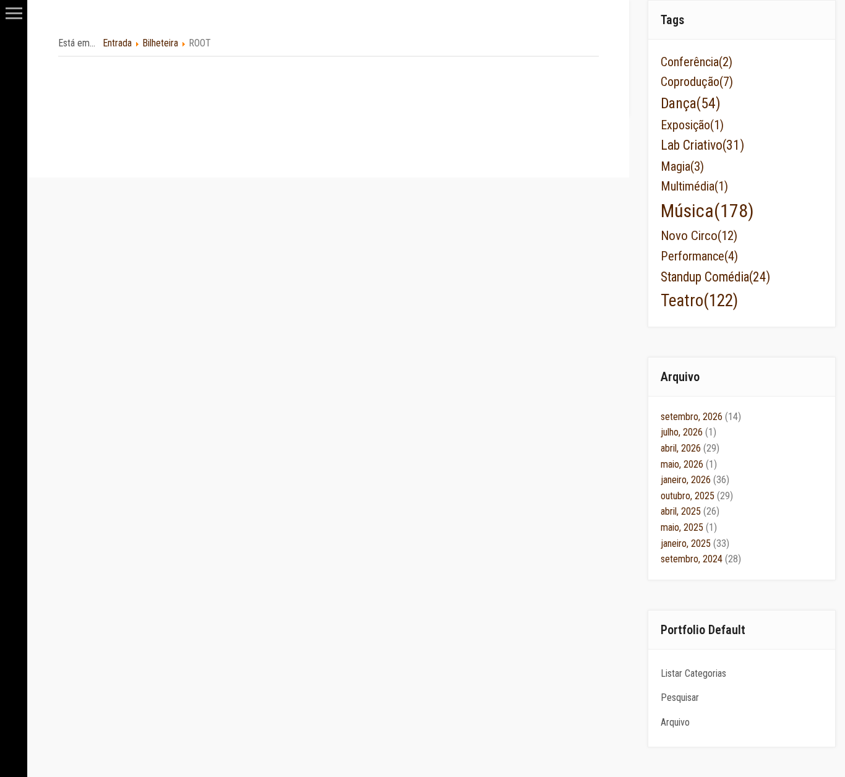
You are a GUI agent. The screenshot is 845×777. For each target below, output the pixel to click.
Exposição (692, 125)
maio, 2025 (689, 527)
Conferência (696, 61)
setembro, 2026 (701, 417)
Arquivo (675, 722)
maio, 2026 (689, 464)
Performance (699, 256)
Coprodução (697, 81)
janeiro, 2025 (695, 543)
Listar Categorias (693, 673)
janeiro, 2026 (695, 480)
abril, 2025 (690, 511)
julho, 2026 (688, 432)
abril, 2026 (690, 448)
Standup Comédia (715, 277)
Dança (691, 103)
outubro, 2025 (697, 496)
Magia (682, 166)
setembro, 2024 (701, 559)
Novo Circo (699, 235)
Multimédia (694, 186)
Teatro (699, 301)
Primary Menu (14, 13)
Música (707, 210)
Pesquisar (680, 697)
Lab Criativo (702, 145)
